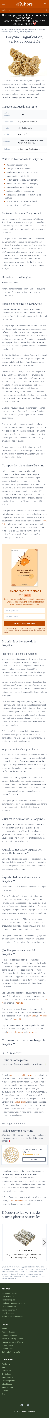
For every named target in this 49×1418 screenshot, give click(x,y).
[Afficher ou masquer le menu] (3, 4)
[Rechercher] (46, 10)
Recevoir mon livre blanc (24, 623)
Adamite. (20, 1003)
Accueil (4, 29)
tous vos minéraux (18, 1201)
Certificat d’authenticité (11, 1352)
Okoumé (5, 1391)
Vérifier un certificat (9, 1310)
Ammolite (18, 1019)
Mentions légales (8, 1300)
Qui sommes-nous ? (9, 1293)
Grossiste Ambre (8, 1313)
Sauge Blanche (20, 1102)
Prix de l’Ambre (7, 1345)
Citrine (38, 999)
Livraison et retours (9, 1307)
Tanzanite (33, 1032)
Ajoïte (9, 1032)
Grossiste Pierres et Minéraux (13, 1317)
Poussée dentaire (8, 1332)
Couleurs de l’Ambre (9, 1335)
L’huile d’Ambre (7, 1349)
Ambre (4, 1329)
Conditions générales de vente (13, 1303)
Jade (3, 1367)
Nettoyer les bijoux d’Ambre (12, 1342)
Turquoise (19, 1032)
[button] (44, 1242)
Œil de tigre (6, 1374)
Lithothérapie (7, 1384)
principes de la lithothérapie (22, 1075)
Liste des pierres (8, 1381)
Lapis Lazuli (6, 1371)
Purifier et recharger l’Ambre (12, 1339)
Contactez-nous (8, 1297)
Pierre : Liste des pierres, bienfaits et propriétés (26, 29)
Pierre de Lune (7, 1377)
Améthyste (6, 1364)
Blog (3, 1394)
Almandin (32, 1016)
